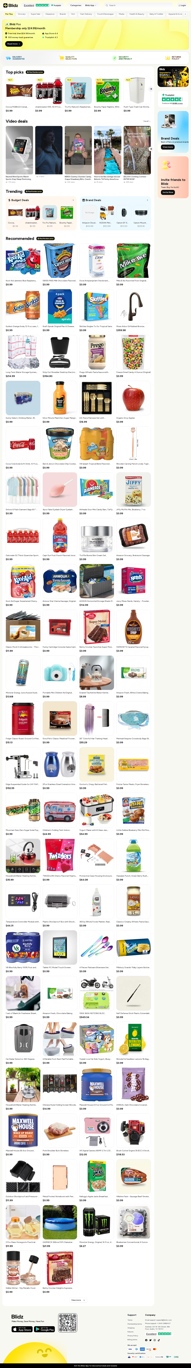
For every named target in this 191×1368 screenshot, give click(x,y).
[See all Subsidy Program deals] (147, 200)
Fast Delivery (86, 14)
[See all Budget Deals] (73, 200)
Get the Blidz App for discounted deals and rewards (95, 1366)
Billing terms (132, 1340)
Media (121, 14)
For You (9, 14)
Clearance (49, 14)
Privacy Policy (133, 1336)
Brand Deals (93, 200)
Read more (12, 44)
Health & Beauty (136, 14)
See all (145, 121)
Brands (63, 14)
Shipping (131, 1328)
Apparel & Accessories (178, 14)
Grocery (22, 14)
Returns (130, 1332)
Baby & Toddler (156, 14)
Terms (130, 1320)
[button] (19, 95)
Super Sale (35, 14)
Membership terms (135, 1324)
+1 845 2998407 (164, 1323)
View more (76, 1300)
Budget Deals (20, 200)
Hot (73, 14)
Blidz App (89, 5)
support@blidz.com (164, 1320)
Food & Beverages (105, 14)
